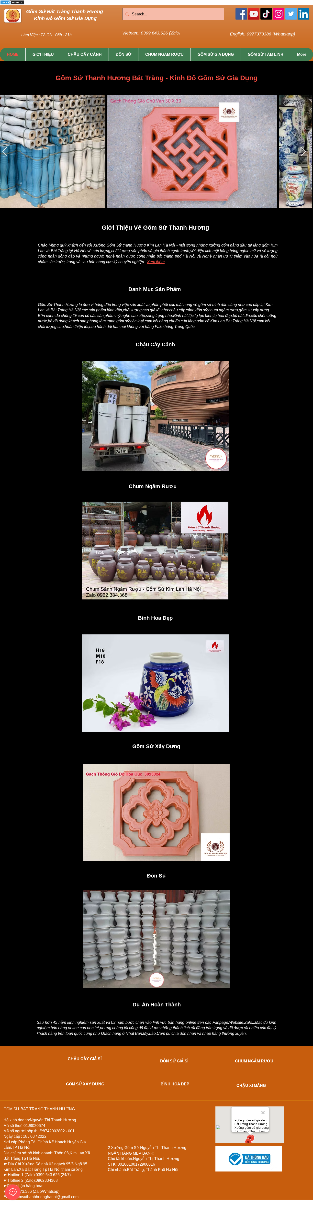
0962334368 (47, 1180)
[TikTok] (266, 14)
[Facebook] (241, 14)
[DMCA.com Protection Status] (12, 4)
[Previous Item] (5, 152)
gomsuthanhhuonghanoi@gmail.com (46, 1197)
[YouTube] (253, 14)
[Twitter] (291, 14)
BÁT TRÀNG (32, 1109)
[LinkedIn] (303, 14)
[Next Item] (303, 152)
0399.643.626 (48, 1175)
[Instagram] (278, 14)
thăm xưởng (72, 1169)
